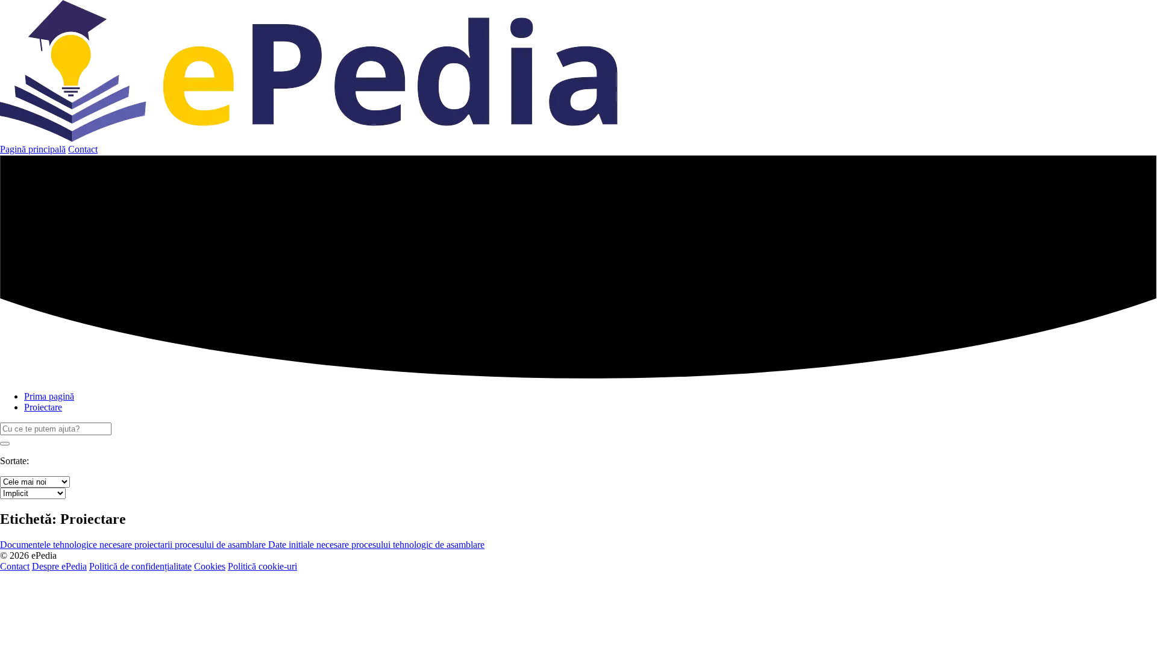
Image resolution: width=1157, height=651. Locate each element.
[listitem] (134, 544)
